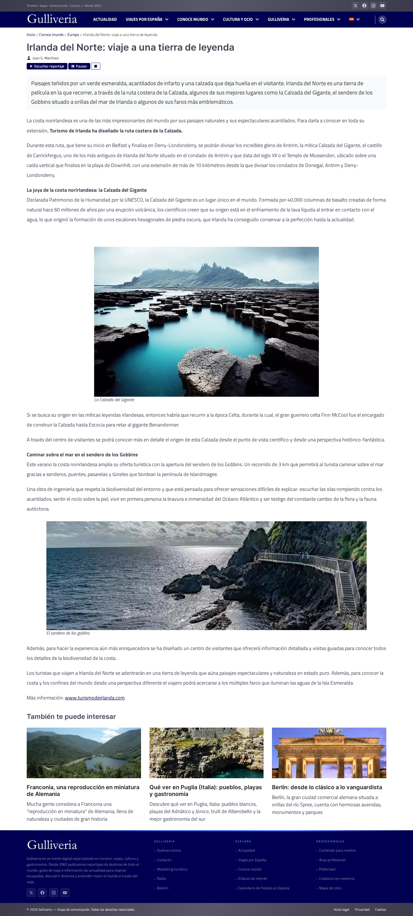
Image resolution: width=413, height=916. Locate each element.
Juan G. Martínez (46, 58)
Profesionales (319, 19)
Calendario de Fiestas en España (263, 888)
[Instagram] (53, 892)
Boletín (162, 888)
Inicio (31, 34)
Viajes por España (144, 19)
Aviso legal (341, 909)
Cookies (380, 909)
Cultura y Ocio (238, 19)
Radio (161, 878)
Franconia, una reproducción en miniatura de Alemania (83, 790)
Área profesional (332, 860)
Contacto (164, 860)
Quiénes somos (169, 850)
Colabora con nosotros (337, 878)
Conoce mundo (192, 19)
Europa (73, 34)
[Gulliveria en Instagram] (373, 6)
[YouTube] (64, 892)
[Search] (382, 19)
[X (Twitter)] (31, 892)
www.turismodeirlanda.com (95, 697)
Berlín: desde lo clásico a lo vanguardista (327, 787)
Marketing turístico (172, 869)
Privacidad (362, 909)
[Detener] (95, 66)
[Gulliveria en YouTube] (382, 6)
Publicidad (327, 869)
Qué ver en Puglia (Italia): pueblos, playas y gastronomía (205, 790)
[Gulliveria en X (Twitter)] (355, 6)
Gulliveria (278, 19)
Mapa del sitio (330, 888)
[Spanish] (354, 19)
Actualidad (105, 19)
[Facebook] (42, 892)
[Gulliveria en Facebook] (364, 6)
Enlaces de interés (252, 878)
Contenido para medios (337, 850)
